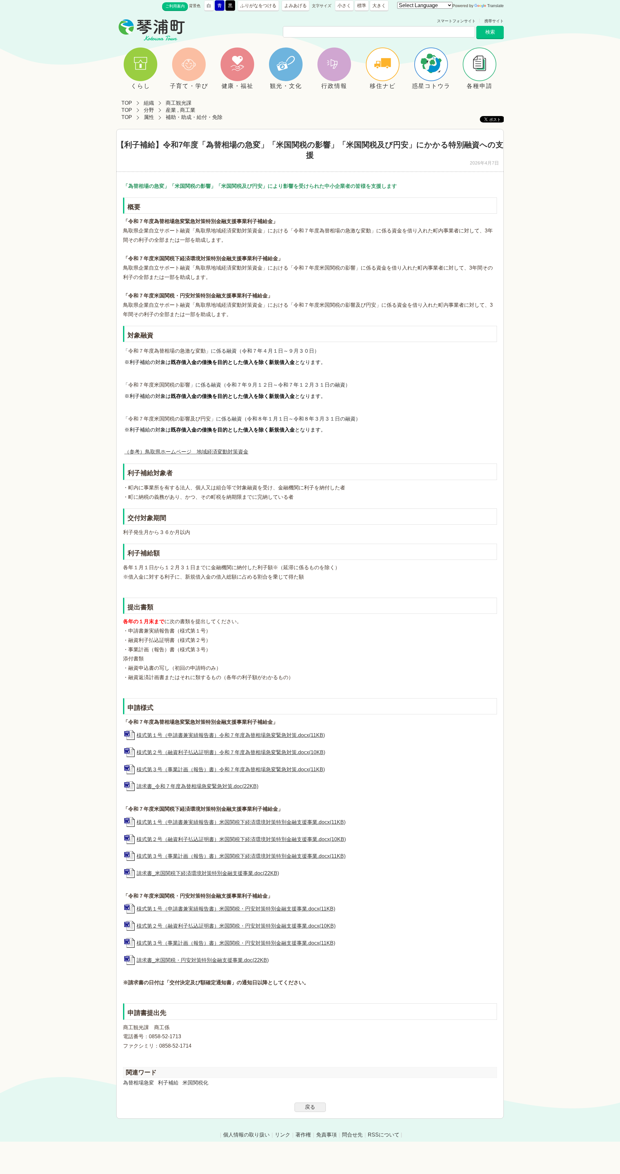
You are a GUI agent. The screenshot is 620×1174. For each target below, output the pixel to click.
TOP (126, 103)
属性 (149, 117)
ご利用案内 (175, 6)
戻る (310, 1107)
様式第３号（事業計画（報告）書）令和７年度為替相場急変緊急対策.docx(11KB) (231, 769)
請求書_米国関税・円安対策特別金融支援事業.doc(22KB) (203, 960)
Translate (495, 6)
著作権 (303, 1134)
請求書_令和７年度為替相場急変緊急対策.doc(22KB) (197, 786)
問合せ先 (352, 1134)
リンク (282, 1134)
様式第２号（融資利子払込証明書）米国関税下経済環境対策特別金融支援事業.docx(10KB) (241, 839)
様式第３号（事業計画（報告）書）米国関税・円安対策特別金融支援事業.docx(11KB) (236, 943)
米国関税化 (195, 1082)
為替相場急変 (138, 1082)
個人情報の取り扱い (246, 1134)
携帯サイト (494, 21)
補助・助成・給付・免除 (194, 117)
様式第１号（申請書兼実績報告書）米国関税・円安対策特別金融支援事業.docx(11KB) (236, 909)
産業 (171, 110)
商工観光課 (178, 103)
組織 (149, 103)
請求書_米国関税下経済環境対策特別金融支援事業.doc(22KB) (208, 873)
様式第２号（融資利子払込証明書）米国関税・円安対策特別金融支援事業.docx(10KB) (236, 926)
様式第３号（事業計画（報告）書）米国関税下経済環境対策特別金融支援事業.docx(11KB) (241, 856)
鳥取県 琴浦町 (215, 21)
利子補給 (168, 1082)
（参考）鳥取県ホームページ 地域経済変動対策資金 (186, 451)
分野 (149, 110)
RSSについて (383, 1134)
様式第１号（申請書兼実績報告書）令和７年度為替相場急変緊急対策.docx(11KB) (231, 735)
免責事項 (326, 1134)
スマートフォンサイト (456, 21)
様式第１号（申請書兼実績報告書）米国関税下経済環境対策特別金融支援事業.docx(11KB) (241, 822)
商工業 (187, 110)
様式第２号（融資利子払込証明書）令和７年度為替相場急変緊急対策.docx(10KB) (231, 752)
